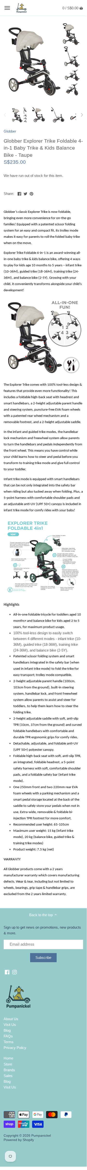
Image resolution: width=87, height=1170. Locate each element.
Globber (10, 131)
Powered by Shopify (19, 1140)
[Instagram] (14, 971)
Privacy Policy (15, 1048)
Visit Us (10, 1025)
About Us (11, 1019)
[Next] (81, 115)
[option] (19, 114)
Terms (8, 1042)
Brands (9, 1070)
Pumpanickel (41, 1135)
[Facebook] (7, 971)
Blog (7, 1030)
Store (8, 1064)
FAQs (8, 1036)
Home (8, 1058)
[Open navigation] (7, 8)
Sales (8, 1076)
